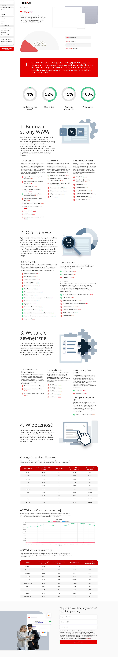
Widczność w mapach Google (6, 27)
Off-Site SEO (3, 21)
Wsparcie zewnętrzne (5, 25)
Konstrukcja (3, 14)
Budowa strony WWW (5, 7)
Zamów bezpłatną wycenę (7, 49)
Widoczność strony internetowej (6, 41)
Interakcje (3, 11)
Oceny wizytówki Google (5, 30)
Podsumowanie (4, 5)
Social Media (3, 32)
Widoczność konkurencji (5, 43)
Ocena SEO (3, 16)
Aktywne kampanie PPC (5, 34)
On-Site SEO (3, 18)
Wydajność (3, 9)
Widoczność (3, 37)
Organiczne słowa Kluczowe (6, 39)
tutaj (85, 638)
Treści (2, 23)
